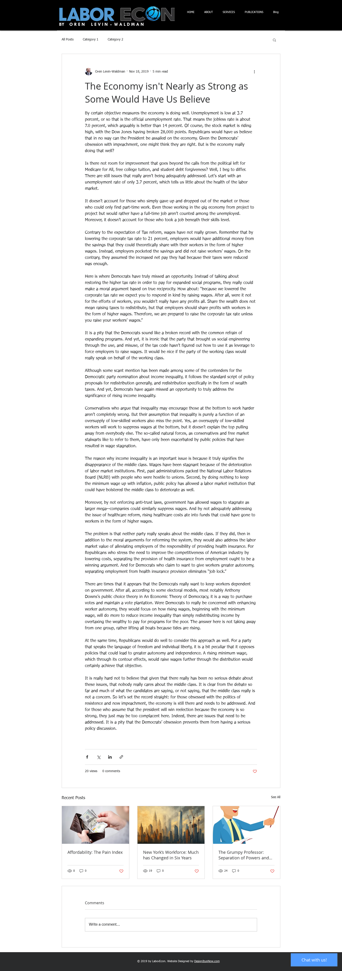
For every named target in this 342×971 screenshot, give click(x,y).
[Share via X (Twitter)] (98, 757)
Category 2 (115, 39)
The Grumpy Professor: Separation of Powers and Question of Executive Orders (243, 855)
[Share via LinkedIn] (110, 757)
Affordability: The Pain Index (95, 852)
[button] (274, 40)
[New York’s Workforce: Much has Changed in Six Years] (171, 825)
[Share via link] (121, 757)
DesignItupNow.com (207, 961)
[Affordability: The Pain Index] (95, 825)
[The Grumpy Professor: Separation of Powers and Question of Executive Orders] (246, 825)
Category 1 (90, 39)
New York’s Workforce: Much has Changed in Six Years (171, 855)
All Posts (68, 39)
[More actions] (254, 71)
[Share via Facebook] (87, 757)
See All (275, 797)
